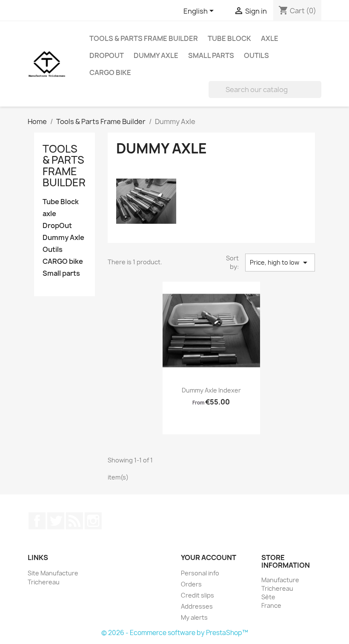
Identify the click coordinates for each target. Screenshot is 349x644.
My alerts (194, 617)
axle (269, 38)
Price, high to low (280, 262)
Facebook (37, 520)
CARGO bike (110, 72)
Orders (191, 584)
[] (317, 95)
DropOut (106, 55)
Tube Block (229, 38)
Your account (208, 557)
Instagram (93, 520)
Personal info (200, 573)
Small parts (211, 55)
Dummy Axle (156, 55)
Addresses (197, 606)
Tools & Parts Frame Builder (143, 38)
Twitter (55, 520)
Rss (74, 520)
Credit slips (197, 595)
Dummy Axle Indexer (211, 390)
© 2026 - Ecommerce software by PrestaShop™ (174, 632)
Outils (256, 55)
